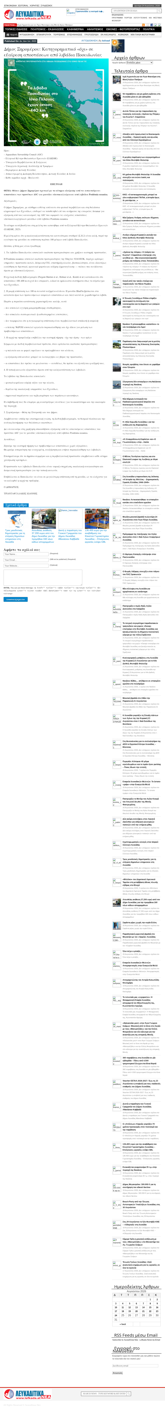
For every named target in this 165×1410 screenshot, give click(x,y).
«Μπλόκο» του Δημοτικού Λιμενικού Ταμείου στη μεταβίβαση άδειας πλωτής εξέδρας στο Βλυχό (140, 882)
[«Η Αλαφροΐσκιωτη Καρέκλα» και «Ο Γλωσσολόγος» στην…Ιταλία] (116, 446)
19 (129, 1311)
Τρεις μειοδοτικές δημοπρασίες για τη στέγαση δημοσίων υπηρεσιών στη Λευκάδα (15, 536)
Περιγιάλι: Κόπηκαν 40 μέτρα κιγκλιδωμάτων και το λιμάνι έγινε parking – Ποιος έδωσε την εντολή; (142, 764)
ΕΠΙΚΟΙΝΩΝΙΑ (10, 6)
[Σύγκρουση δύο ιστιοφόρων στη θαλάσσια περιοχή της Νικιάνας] (116, 389)
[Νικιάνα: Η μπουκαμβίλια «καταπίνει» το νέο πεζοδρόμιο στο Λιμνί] (116, 331)
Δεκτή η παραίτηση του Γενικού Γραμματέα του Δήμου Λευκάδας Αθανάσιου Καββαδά (137, 1107)
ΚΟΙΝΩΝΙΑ (123, 34)
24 (116, 1315)
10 (116, 1307)
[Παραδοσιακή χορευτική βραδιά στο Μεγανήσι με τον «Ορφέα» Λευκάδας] (116, 940)
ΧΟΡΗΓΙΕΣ (34, 6)
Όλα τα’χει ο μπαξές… (132, 951)
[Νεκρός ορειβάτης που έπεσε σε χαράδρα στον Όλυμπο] (116, 371)
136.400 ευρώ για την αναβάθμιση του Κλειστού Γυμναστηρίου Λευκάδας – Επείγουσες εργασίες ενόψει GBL (97, 536)
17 (116, 1311)
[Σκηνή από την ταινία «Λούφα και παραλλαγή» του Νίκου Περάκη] (116, 287)
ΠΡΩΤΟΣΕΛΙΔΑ (91, 34)
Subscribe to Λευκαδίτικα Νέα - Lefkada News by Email (136, 1340)
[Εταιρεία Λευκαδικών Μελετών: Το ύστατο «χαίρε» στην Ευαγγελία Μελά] (116, 788)
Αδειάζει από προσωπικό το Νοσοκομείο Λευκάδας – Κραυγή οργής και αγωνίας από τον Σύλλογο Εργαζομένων (141, 137)
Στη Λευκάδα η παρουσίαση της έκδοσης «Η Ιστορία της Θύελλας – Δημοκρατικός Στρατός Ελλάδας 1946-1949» (141, 479)
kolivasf (106, 40)
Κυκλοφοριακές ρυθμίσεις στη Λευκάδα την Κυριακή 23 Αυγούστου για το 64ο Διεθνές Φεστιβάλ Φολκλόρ (140, 661)
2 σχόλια (141, 891)
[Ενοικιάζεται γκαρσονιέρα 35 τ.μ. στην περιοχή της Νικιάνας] (116, 1174)
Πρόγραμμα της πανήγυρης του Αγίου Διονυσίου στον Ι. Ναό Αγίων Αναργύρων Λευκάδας (141, 537)
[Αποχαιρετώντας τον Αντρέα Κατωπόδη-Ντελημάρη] (116, 986)
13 (136, 1307)
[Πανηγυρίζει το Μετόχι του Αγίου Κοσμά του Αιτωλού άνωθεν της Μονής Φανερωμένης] (116, 805)
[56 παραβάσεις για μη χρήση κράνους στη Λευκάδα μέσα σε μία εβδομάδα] (116, 101)
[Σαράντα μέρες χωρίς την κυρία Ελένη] (116, 929)
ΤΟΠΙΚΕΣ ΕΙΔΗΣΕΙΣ (16, 29)
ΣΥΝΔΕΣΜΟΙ (46, 6)
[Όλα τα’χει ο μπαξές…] (116, 958)
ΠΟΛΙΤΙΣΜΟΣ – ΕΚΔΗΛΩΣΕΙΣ (47, 29)
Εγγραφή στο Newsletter (126, 1349)
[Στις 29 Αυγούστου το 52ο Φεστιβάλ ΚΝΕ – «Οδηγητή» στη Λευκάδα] (116, 1228)
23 (157, 1311)
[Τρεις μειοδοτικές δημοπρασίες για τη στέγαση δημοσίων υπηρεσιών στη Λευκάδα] (116, 866)
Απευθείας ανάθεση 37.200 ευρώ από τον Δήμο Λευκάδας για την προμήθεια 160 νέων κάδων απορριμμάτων (43, 536)
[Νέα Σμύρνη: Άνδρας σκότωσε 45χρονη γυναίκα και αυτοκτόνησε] (116, 224)
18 (123, 1311)
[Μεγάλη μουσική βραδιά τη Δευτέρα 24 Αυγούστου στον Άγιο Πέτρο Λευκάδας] (116, 523)
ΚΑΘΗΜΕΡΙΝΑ (75, 29)
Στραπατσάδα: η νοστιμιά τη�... (90, 11)
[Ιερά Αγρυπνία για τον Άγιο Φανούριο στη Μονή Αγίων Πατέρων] (116, 83)
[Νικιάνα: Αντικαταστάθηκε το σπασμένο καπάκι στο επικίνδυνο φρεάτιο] (116, 506)
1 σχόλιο (140, 689)
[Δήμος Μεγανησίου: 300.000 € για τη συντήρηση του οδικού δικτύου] (116, 1191)
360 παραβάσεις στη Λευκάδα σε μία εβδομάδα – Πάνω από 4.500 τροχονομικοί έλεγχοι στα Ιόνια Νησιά (139, 1061)
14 (143, 1307)
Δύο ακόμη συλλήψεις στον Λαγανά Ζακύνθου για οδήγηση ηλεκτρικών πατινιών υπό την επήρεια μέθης (139, 822)
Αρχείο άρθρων (119, 63)
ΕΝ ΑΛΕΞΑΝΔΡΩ (108, 34)
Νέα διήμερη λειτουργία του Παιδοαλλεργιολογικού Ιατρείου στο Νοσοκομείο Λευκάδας (139, 402)
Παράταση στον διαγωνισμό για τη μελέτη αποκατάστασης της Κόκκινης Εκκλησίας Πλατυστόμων (141, 344)
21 (143, 1311)
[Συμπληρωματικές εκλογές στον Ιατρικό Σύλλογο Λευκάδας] (116, 848)
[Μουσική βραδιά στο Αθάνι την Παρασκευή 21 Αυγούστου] (116, 704)
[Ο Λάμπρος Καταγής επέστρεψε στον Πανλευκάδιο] (116, 561)
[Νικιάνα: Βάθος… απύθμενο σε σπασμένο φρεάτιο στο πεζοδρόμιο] (116, 687)
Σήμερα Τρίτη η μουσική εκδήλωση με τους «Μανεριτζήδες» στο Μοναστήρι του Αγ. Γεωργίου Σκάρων (141, 1242)
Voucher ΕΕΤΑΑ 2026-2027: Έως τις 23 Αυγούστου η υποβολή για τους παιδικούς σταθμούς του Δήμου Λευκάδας (141, 1084)
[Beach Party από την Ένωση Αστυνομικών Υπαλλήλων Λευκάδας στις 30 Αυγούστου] (116, 1208)
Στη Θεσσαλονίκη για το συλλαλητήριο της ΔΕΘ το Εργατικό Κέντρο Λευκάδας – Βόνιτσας (142, 744)
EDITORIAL (23, 6)
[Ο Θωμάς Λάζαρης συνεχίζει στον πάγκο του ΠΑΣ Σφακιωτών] (116, 578)
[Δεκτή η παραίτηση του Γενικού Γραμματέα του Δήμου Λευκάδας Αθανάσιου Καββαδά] (116, 1110)
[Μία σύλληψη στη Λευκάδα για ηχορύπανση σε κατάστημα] (116, 595)
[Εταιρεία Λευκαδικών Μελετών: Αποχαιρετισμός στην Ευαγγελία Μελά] (116, 969)
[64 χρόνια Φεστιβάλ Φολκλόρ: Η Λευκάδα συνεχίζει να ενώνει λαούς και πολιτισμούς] (116, 181)
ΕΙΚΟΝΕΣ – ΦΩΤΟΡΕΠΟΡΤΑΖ (123, 29)
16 (157, 1307)
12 (129, 1307)
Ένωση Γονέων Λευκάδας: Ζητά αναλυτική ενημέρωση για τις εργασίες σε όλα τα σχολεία (141, 1265)
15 (150, 1307)
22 (150, 1311)
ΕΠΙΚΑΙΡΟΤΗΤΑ (44, 34)
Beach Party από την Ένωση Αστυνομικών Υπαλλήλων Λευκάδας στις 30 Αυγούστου (141, 1205)
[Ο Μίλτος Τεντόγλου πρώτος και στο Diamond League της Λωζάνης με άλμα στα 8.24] (116, 463)
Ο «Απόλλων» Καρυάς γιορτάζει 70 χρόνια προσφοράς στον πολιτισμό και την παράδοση (140, 1127)
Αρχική (13, 34)
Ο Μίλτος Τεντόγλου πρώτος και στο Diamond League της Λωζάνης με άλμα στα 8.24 (140, 459)
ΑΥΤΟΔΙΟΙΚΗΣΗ (26, 34)
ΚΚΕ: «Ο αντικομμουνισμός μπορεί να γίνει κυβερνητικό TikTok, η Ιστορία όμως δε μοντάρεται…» (141, 198)
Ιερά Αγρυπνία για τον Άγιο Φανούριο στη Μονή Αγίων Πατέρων (45, 25)
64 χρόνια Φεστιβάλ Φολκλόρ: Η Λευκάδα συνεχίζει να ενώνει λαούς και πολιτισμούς (141, 177)
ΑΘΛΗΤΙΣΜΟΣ (95, 29)
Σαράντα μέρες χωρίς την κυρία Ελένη (139, 922)
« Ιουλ (123, 1324)
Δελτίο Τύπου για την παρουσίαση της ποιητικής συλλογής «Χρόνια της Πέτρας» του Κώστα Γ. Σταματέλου (141, 114)
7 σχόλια (141, 773)
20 (136, 1311)
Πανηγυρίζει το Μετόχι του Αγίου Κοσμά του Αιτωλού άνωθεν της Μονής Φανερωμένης (141, 802)
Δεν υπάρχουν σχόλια (141, 85)
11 (123, 1307)
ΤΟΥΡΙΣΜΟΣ (59, 34)
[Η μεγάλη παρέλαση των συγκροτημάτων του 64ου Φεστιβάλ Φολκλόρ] (116, 164)
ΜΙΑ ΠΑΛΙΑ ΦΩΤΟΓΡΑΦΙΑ (143, 34)
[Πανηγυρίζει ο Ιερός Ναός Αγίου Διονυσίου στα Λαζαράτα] (116, 612)
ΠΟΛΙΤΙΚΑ (149, 29)
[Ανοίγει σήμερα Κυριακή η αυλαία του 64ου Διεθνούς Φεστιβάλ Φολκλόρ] (116, 241)
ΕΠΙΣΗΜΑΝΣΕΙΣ (82, 9)
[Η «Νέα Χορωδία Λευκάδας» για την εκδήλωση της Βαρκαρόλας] (116, 428)
